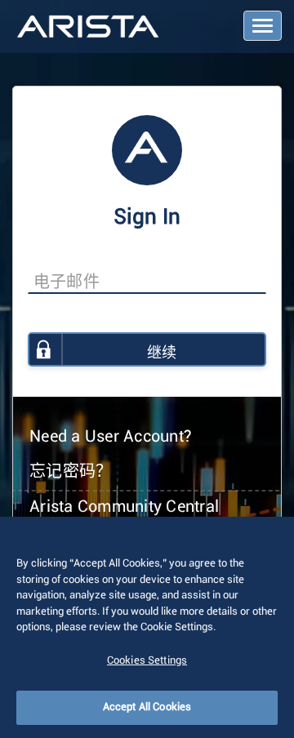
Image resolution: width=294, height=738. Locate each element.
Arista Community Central (124, 507)
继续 (161, 353)
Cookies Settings (147, 661)
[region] (147, 627)
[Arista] (87, 28)
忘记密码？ (70, 472)
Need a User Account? (110, 437)
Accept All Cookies (147, 707)
